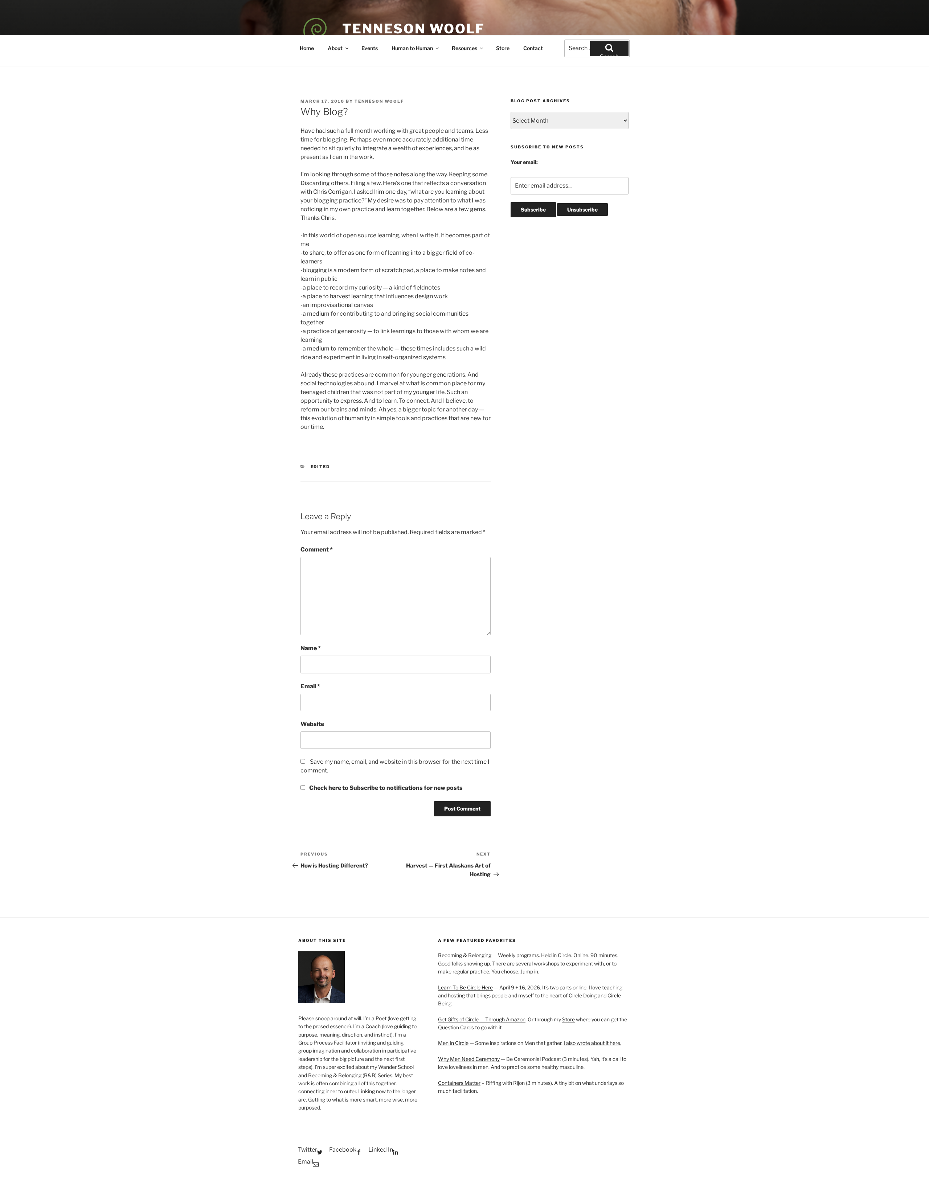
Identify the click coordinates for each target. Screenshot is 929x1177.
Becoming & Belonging (464, 955)
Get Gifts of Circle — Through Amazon (481, 1019)
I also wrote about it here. (592, 1043)
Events (369, 48)
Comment (316, 549)
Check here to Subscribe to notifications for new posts (385, 787)
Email (310, 686)
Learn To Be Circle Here (465, 987)
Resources (464, 48)
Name (310, 648)
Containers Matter (459, 1083)
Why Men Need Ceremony (469, 1059)
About (335, 48)
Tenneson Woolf (413, 29)
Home (307, 48)
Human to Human (412, 48)
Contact (533, 48)
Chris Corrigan (332, 191)
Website (312, 724)
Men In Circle (453, 1043)
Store (502, 48)
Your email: (524, 162)
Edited (320, 466)
